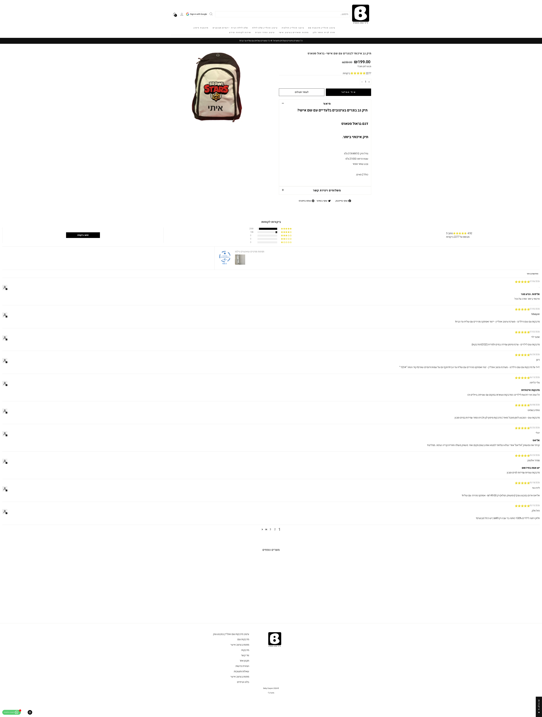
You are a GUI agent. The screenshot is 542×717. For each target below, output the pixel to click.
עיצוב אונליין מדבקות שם (321, 27)
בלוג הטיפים (243, 682)
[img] (522, 282)
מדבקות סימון (201, 27)
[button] (358, 73)
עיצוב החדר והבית (265, 32)
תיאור (327, 104)
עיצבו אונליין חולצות (293, 27)
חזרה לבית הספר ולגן (324, 32)
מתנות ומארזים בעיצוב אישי (294, 32)
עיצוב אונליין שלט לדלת (264, 27)
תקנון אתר (244, 661)
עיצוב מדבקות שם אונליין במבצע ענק (231, 634)
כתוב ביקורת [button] (83, 235)
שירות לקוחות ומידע (240, 32)
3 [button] (270, 529)
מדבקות (245, 650)
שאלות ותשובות (241, 671)
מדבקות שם (243, 639)
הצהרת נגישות (242, 666)
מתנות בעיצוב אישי (239, 645)
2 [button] (275, 529)
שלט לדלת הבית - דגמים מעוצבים (230, 27)
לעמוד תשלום (302, 92)
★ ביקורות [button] (538, 707)
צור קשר (245, 655)
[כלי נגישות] (30, 712)
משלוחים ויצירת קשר (327, 190)
